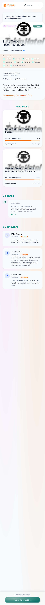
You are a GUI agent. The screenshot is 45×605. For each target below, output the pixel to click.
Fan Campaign (9, 95)
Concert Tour (21, 95)
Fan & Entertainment (10, 26)
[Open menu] (39, 5)
